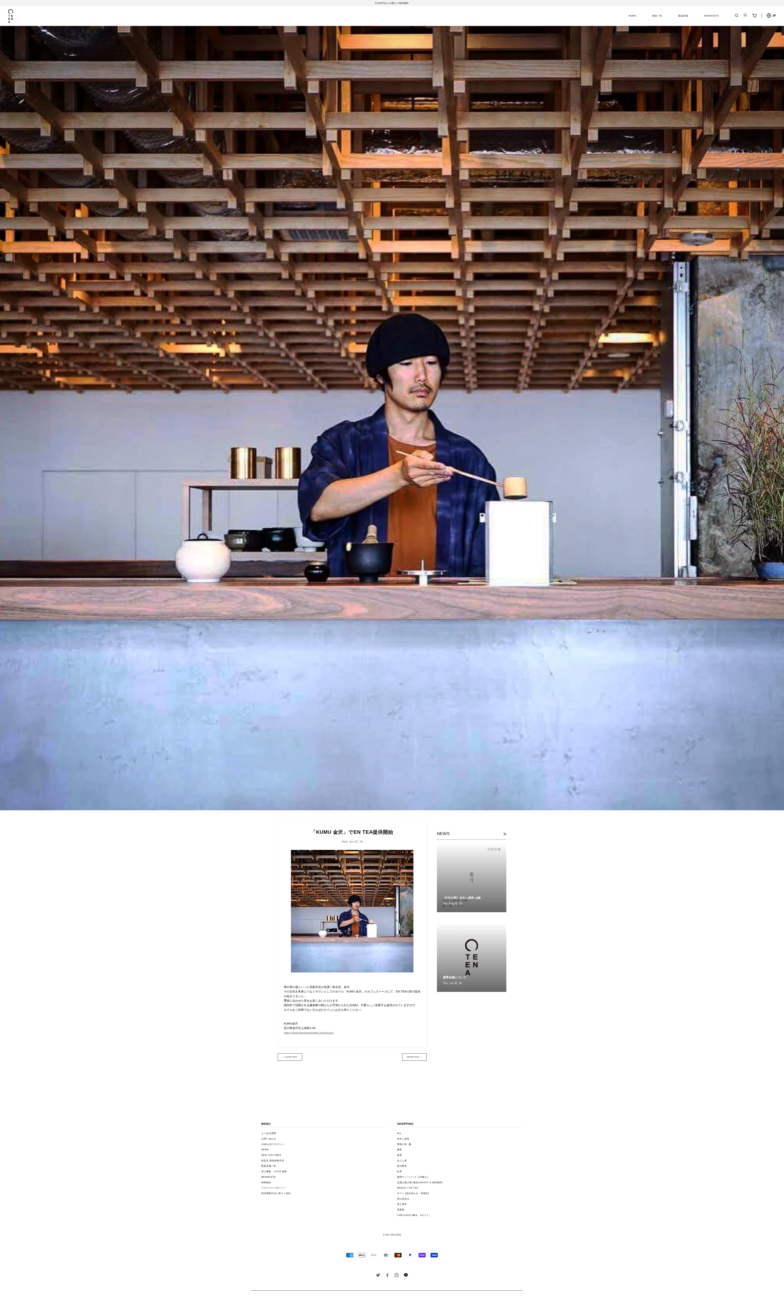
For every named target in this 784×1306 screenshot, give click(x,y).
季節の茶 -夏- (404, 1144)
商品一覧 (657, 16)
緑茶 (399, 1155)
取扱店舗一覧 (268, 1166)
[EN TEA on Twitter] (378, 1276)
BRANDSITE (711, 16)
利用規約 (266, 1182)
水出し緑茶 (403, 1138)
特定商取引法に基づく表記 (276, 1193)
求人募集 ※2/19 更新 (274, 1171)
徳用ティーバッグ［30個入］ (413, 1177)
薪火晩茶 (402, 1166)
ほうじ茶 (402, 1160)
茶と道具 (402, 1204)
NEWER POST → (414, 1057)
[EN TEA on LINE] (406, 1276)
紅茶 (399, 1171)
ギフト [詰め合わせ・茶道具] (413, 1193)
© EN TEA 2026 (392, 1234)
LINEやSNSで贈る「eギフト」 (414, 1215)
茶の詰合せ (403, 1199)
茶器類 (400, 1209)
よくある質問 (268, 1133)
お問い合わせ (268, 1138)
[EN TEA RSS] (504, 834)
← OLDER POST (290, 1057)
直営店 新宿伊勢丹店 (272, 1160)
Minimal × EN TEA (407, 1188)
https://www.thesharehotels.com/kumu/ (309, 1032)
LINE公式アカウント (272, 1144)
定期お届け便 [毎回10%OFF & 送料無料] (420, 1182)
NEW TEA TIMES (271, 1155)
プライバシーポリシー (273, 1188)
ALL (399, 1133)
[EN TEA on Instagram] (396, 1276)
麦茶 (399, 1149)
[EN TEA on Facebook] (387, 1276)
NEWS (632, 16)
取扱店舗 (683, 16)
